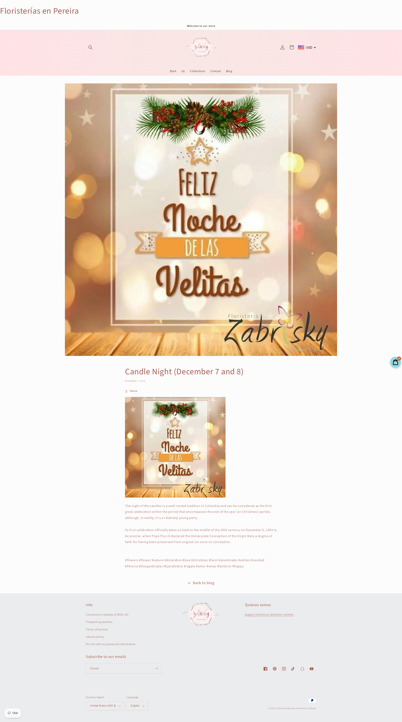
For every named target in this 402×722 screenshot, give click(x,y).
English (135, 706)
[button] (90, 47)
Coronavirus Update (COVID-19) (107, 615)
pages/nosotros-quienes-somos (269, 614)
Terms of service (97, 629)
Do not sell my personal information (111, 644)
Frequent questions (99, 622)
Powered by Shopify (306, 708)
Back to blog (203, 583)
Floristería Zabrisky (286, 708)
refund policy (95, 637)
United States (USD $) (103, 706)
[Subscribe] (156, 668)
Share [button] (134, 391)
